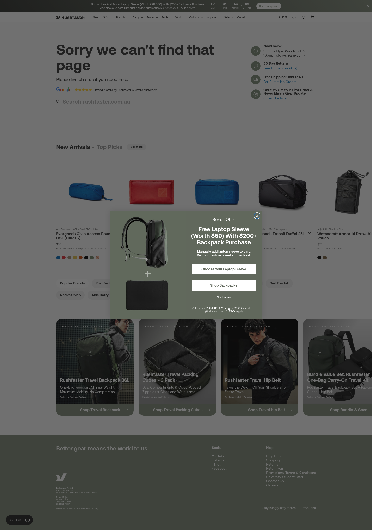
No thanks (224, 297)
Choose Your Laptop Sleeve (224, 269)
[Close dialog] (257, 216)
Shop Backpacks (223, 285)
